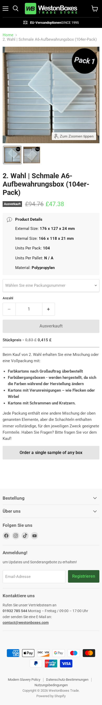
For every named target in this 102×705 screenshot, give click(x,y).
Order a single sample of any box (51, 452)
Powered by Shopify (51, 696)
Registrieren (83, 576)
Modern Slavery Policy (24, 680)
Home (8, 35)
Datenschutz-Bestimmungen (67, 680)
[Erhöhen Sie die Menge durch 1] (48, 309)
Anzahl (8, 298)
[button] (12, 155)
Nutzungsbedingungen (51, 685)
